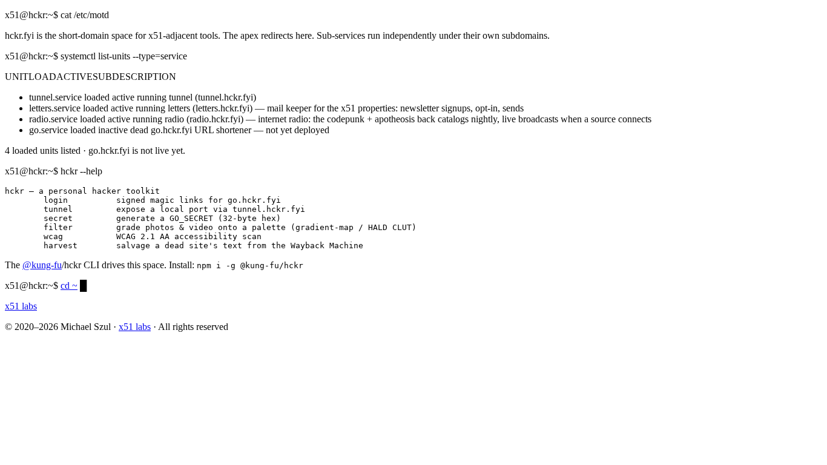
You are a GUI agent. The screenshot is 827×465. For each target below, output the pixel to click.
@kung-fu (42, 265)
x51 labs (135, 327)
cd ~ (69, 285)
